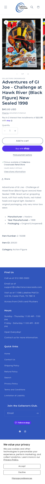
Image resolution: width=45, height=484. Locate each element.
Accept (22, 466)
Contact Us (9, 360)
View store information (15, 172)
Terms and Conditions (14, 390)
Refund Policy (11, 372)
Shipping (5, 113)
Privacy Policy (11, 384)
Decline (22, 472)
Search (7, 378)
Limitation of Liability (14, 396)
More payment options (22, 155)
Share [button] (7, 179)
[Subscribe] (37, 413)
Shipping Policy (11, 366)
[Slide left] (17, 74)
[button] (6, 7)
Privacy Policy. (11, 460)
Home (7, 354)
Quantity (6, 125)
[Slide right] (28, 74)
